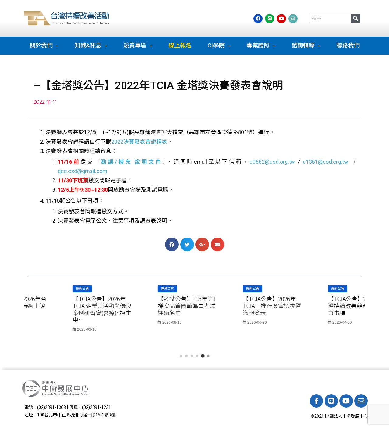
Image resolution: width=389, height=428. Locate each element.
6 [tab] (208, 356)
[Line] (331, 401)
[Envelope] (361, 401)
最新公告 (46, 288)
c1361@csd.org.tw (325, 161)
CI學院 (216, 45)
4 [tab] (197, 356)
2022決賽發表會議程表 (139, 141)
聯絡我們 (348, 45)
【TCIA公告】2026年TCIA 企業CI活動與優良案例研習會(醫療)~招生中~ (65, 309)
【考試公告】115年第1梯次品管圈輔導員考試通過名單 (151, 305)
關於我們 (41, 45)
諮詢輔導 (303, 45)
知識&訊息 (88, 45)
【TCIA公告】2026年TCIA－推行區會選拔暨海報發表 (236, 305)
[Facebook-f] (316, 401)
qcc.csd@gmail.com (82, 171)
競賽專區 (134, 45)
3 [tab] (192, 356)
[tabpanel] (66, 310)
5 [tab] (202, 356)
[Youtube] (346, 401)
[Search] (355, 18)
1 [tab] (181, 356)
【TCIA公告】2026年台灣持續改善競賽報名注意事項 (321, 305)
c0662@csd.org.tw (272, 161)
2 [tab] (186, 356)
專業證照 (258, 45)
